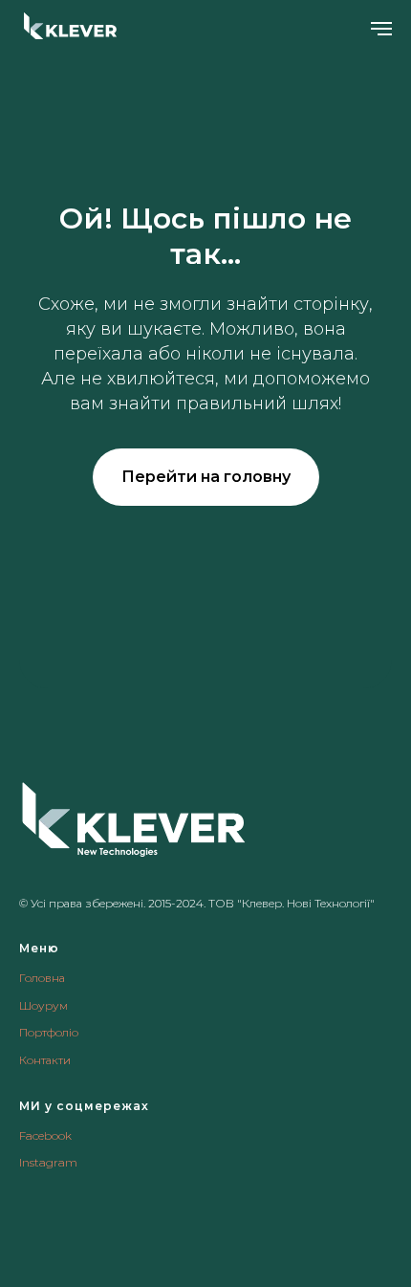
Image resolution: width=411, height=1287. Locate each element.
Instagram (48, 1162)
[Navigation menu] (381, 28)
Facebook (45, 1135)
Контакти (45, 1060)
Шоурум (43, 1005)
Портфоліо (48, 1032)
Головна (42, 978)
